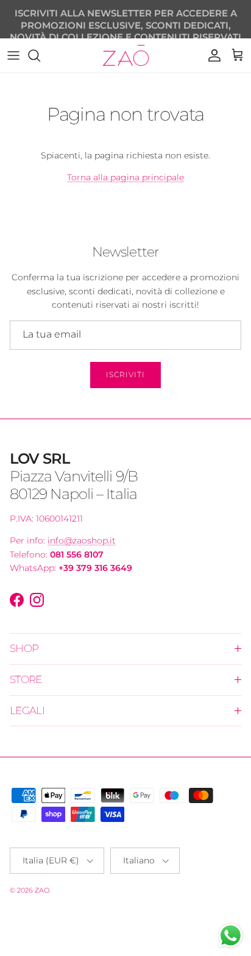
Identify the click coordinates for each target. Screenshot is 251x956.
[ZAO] (126, 55)
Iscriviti (125, 374)
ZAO (42, 890)
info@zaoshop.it (82, 540)
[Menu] (13, 55)
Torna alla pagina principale (125, 177)
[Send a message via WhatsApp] (230, 935)
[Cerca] (40, 55)
